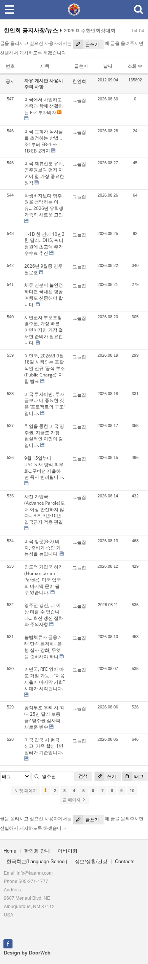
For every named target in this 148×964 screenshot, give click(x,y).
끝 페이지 (72, 799)
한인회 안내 (37, 850)
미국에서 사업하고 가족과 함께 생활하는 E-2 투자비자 (43, 106)
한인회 (79, 81)
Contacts (125, 861)
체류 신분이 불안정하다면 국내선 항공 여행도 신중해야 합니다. (43, 294)
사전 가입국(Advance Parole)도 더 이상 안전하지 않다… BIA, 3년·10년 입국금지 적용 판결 (44, 509)
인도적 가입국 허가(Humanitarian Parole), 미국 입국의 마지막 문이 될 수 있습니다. (43, 580)
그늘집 (79, 100)
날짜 (107, 66)
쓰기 (111, 776)
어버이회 (67, 850)
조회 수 (135, 66)
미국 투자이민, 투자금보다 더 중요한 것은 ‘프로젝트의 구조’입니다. (44, 403)
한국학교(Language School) (36, 861)
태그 (138, 776)
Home (9, 850)
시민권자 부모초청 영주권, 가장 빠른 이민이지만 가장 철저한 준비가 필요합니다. (43, 330)
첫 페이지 (27, 790)
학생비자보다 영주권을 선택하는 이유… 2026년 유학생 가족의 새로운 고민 (43, 205)
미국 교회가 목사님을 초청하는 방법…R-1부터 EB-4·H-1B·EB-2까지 (43, 141)
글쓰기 (91, 44)
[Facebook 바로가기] (8, 943)
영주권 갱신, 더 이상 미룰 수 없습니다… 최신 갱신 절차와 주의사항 (43, 614)
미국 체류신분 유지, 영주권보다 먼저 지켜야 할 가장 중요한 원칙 (44, 173)
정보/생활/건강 (91, 861)
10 (132, 790)
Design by (27, 952)
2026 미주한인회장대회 (89, 30)
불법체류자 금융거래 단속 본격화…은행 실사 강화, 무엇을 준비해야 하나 (43, 646)
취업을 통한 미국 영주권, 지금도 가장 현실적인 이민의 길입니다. (44, 435)
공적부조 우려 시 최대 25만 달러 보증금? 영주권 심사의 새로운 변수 (44, 717)
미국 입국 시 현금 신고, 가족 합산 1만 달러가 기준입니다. (43, 746)
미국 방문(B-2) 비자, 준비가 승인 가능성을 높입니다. (42, 547)
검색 (83, 776)
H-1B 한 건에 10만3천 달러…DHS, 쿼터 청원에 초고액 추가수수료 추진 (44, 243)
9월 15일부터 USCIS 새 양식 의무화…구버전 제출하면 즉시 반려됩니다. (44, 467)
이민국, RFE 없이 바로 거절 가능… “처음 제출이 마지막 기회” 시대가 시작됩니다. (44, 678)
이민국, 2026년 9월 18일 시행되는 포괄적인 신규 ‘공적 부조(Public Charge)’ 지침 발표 (44, 368)
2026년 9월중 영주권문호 (43, 269)
